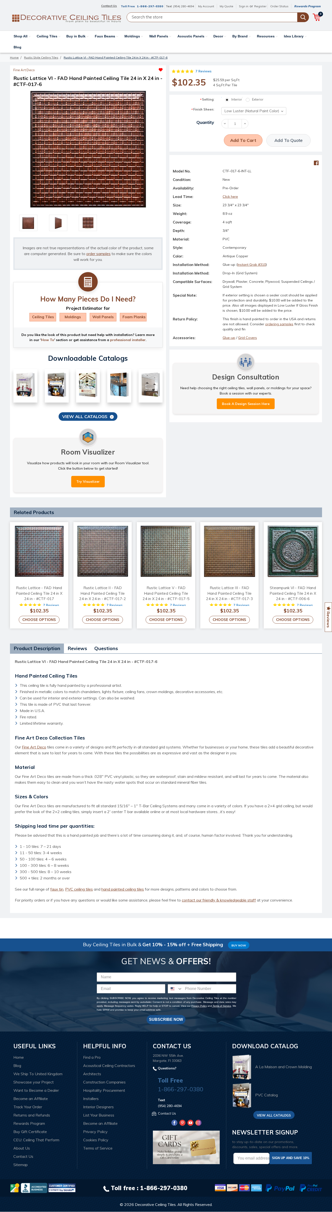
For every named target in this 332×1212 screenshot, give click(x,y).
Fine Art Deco (34, 747)
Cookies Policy (95, 1139)
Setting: (207, 99)
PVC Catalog (266, 1095)
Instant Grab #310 (251, 264)
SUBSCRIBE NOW (166, 1019)
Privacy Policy (199, 1006)
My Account (206, 6)
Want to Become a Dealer (36, 1090)
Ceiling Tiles (47, 36)
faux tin (56, 889)
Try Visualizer (88, 481)
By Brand (240, 36)
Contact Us (23, 1156)
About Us (21, 1148)
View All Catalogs (84, 416)
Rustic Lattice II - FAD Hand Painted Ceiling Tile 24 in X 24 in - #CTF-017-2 (102, 593)
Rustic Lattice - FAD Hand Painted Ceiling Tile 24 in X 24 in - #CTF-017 (39, 593)
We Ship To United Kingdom (37, 1073)
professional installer (128, 340)
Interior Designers (98, 1106)
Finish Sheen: (202, 109)
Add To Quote (288, 140)
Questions (106, 648)
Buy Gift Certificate (30, 1131)
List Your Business (98, 1115)
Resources (266, 36)
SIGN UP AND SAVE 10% (290, 1158)
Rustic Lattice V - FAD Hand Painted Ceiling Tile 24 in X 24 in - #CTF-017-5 (166, 593)
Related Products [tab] (34, 512)
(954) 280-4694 (183, 6)
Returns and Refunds (31, 1115)
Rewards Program (307, 6)
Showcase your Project (33, 1082)
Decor (218, 36)
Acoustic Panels (191, 36)
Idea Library (294, 36)
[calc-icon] (88, 282)
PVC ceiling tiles (79, 889)
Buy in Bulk (76, 36)
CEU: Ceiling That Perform (36, 1139)
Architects (92, 1073)
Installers (91, 1098)
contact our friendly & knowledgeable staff (219, 900)
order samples (98, 253)
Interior (236, 99)
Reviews (77, 648)
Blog (17, 47)
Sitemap (20, 1164)
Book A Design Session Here (246, 404)
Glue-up (229, 337)
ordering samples (279, 324)
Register (260, 6)
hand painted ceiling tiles (122, 889)
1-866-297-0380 (150, 6)
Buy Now (238, 945)
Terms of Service (221, 1006)
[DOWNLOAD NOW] (34, 1187)
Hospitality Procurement (104, 1090)
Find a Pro (92, 1057)
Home (18, 1057)
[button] (125, 68)
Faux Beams (105, 36)
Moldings (132, 36)
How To (47, 340)
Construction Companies (104, 1082)
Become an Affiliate (30, 1098)
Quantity (205, 122)
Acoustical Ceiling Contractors (109, 1065)
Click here (230, 196)
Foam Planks (134, 317)
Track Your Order (27, 1106)
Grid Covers (247, 337)
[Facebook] (316, 163)
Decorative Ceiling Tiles (155, 1204)
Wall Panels (159, 36)
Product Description (37, 648)
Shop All (21, 36)
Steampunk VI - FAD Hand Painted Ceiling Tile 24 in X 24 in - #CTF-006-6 (293, 593)
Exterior (257, 99)
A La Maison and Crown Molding (283, 1066)
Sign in (243, 6)
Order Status (279, 6)
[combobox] (175, 988)
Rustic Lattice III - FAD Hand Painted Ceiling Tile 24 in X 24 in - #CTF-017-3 (229, 593)
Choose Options (39, 619)
